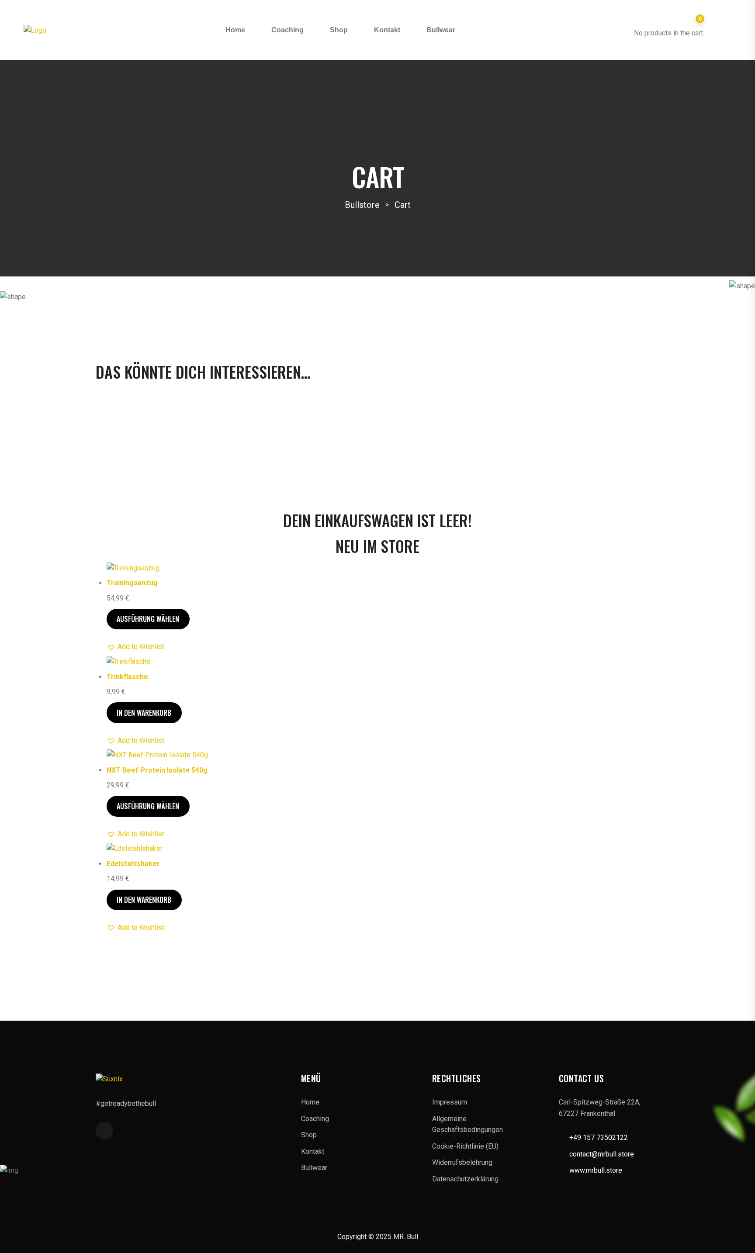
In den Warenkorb (144, 713)
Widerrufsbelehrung (462, 1162)
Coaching (287, 30)
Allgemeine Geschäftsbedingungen (467, 1124)
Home (235, 30)
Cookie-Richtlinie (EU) (465, 1146)
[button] (135, 646)
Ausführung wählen (148, 619)
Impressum (449, 1102)
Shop (339, 30)
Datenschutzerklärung (465, 1179)
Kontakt (387, 30)
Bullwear (440, 30)
